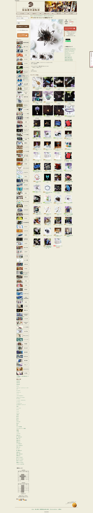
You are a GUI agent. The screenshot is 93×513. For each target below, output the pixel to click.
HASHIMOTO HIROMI (20, 316)
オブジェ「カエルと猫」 (38, 138)
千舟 (17, 283)
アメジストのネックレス (60, 103)
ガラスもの (18, 421)
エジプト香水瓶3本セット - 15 (69, 225)
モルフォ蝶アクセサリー (20, 86)
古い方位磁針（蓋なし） (38, 204)
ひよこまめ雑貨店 (19, 329)
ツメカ (17, 287)
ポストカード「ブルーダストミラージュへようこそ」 (57, 128)
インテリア (18, 433)
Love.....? (17, 366)
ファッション (67, 55)
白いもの (17, 448)
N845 (17, 195)
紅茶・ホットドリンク (20, 57)
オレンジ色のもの (19, 445)
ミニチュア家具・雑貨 (20, 157)
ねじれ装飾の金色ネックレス (38, 88)
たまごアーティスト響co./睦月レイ (22, 274)
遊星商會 (17, 354)
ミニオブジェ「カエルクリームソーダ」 (69, 171)
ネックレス (18, 390)
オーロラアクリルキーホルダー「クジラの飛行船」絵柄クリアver (68, 214)
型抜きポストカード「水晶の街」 (69, 192)
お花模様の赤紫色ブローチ (70, 182)
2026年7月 (18, 382)
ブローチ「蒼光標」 (48, 127)
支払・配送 (37, 509)
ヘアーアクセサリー (19, 395)
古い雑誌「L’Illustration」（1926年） (47, 171)
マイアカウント (22, 16)
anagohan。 (18, 174)
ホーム (22, 14)
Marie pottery (18, 337)
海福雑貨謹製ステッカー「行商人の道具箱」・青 (48, 247)
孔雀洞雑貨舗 (18, 224)
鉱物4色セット (69, 149)
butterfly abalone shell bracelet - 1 (49, 193)
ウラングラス (18, 69)
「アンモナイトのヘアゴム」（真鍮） (37, 128)
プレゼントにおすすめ (20, 464)
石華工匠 (17, 266)
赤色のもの (18, 435)
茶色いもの (18, 447)
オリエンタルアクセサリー (21, 90)
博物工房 (17, 312)
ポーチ (17, 409)
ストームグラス (19, 149)
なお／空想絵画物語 (19, 299)
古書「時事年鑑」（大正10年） (69, 128)
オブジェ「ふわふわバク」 (58, 138)
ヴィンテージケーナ (59, 182)
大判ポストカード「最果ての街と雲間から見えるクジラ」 (37, 171)
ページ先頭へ (74, 505)
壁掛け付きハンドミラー (38, 236)
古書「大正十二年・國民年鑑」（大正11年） (68, 161)
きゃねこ (17, 220)
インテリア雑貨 (19, 111)
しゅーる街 (18, 262)
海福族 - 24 (49, 224)
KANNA (17, 207)
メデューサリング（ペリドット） (48, 138)
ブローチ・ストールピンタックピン (20, 398)
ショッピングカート (71, 14)
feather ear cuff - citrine (59, 214)
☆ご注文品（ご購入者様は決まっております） (23, 376)
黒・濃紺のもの (19, 450)
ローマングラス (19, 103)
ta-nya (17, 270)
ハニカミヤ (18, 320)
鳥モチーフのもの (19, 457)
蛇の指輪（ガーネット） (38, 192)
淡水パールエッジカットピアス (48, 160)
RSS (20, 500)
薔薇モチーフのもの (19, 462)
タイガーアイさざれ (59, 204)
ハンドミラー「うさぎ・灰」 (38, 247)
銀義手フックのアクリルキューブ (58, 236)
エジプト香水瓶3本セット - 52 (59, 225)
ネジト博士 (18, 308)
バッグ (17, 411)
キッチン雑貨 (18, 119)
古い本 (17, 65)
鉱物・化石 (18, 48)
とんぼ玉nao (18, 295)
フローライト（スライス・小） (49, 103)
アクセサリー (72, 49)
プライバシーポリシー (53, 509)
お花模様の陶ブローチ (38, 214)
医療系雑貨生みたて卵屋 (20, 182)
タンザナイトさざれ (49, 236)
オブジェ (17, 413)
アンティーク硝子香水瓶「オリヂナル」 (70, 88)
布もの (17, 418)
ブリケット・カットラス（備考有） (58, 192)
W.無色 (17, 375)
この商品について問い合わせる (71, 31)
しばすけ (17, 253)
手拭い (17, 406)
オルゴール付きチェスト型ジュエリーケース (57, 171)
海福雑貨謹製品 (19, 44)
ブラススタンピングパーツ (21, 161)
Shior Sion (18, 249)
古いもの (17, 61)
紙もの (17, 416)
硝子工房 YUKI (19, 203)
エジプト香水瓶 (19, 153)
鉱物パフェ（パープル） (38, 150)
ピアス (17, 386)
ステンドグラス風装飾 (20, 140)
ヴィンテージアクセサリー (21, 73)
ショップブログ (46, 14)
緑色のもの (18, 440)
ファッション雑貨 (19, 115)
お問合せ (59, 14)
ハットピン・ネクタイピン (21, 400)
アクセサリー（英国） (20, 94)
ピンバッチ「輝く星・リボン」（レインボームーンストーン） (37, 117)
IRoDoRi (17, 186)
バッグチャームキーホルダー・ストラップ (21, 404)
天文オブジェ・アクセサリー (21, 107)
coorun (17, 228)
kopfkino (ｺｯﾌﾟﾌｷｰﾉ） (19, 241)
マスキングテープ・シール (21, 132)
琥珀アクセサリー (19, 82)
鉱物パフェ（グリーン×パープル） (69, 139)
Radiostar (17, 358)
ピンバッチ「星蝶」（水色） (48, 181)
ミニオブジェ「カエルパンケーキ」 (48, 203)
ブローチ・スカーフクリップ (49, 15)
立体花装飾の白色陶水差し (70, 236)
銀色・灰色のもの (68, 57)
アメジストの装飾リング (69, 203)
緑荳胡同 (17, 362)
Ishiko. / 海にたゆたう (20, 178)
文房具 (17, 128)
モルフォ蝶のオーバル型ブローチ (49, 88)
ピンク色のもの (19, 443)
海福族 (17, 430)
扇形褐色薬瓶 (38, 224)
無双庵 (17, 345)
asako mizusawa (18, 170)
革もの (17, 423)
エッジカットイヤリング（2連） (38, 160)
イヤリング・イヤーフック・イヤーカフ (22, 388)
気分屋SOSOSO (19, 216)
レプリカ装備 (18, 136)
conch (17, 245)
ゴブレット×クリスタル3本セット (59, 150)
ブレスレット (18, 392)
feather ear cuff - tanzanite (48, 214)
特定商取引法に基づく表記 (70, 35)
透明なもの (18, 455)
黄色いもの (18, 438)
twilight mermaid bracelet (38, 182)
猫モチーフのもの (19, 460)
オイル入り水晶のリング (71, 103)
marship (17, 333)
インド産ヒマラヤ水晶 (60, 88)
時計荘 (17, 291)
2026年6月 (18, 384)
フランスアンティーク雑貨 (21, 428)
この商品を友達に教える (71, 33)
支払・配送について (34, 14)
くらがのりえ (18, 232)
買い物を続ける (71, 34)
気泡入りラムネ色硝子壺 (38, 103)
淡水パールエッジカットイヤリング (58, 160)
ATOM (25, 500)
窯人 (17, 199)
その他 (17, 431)
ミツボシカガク (19, 341)
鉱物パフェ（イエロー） (49, 150)
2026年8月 (18, 381)
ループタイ (18, 401)
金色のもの (18, 452)
